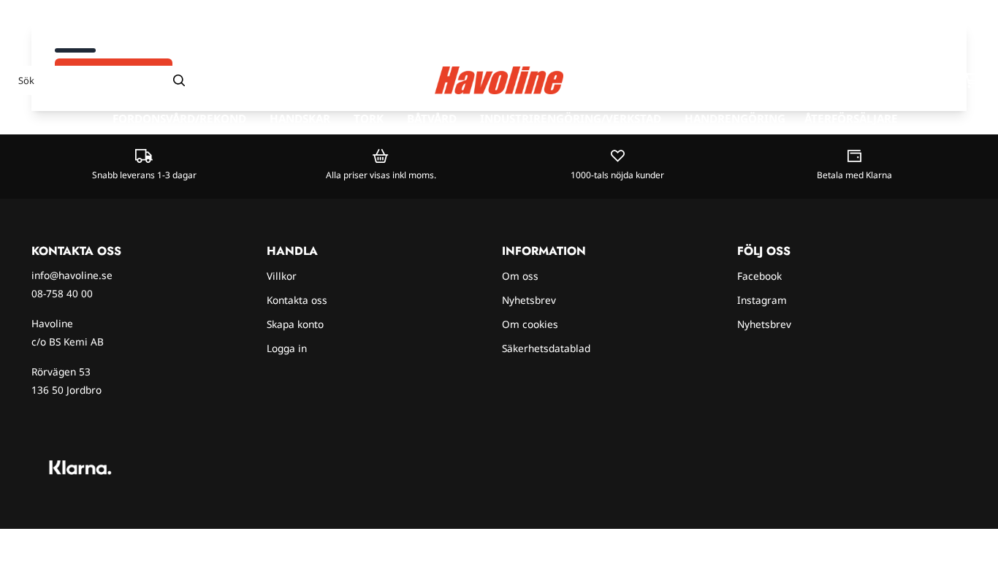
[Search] (179, 80)
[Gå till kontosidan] (945, 80)
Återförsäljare (851, 118)
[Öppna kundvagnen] (972, 80)
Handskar (300, 118)
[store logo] (499, 80)
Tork (369, 118)
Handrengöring (735, 118)
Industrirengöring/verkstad (570, 118)
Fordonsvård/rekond (179, 118)
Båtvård (432, 118)
